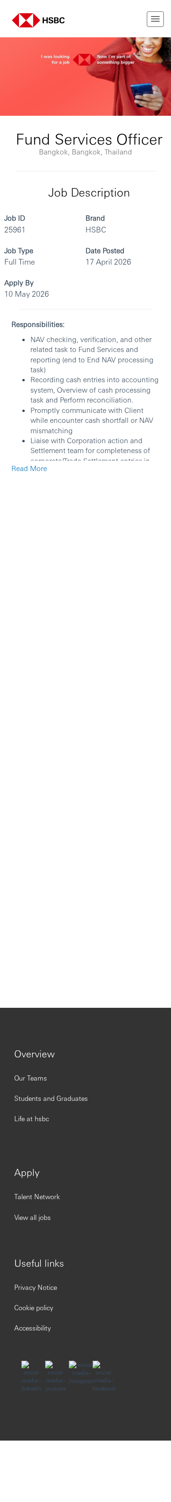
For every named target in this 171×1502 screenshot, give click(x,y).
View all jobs (32, 1217)
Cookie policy (33, 1307)
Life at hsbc (31, 1118)
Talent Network (37, 1196)
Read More (29, 467)
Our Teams (30, 1077)
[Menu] (155, 19)
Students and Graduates (51, 1098)
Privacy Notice (35, 1287)
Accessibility (32, 1327)
